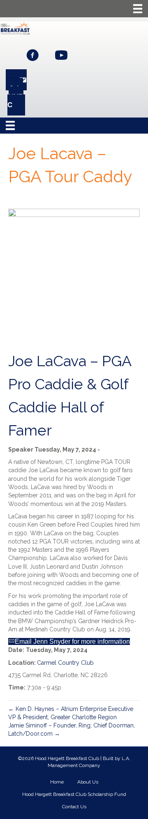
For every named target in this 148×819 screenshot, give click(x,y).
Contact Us (74, 807)
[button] (32, 55)
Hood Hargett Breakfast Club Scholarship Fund (74, 794)
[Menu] (137, 8)
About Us (87, 782)
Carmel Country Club (65, 662)
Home (57, 782)
